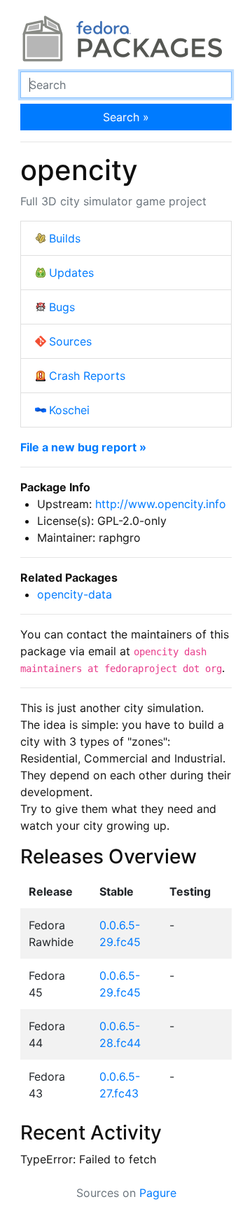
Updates (71, 273)
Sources (70, 341)
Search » (126, 117)
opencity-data (74, 594)
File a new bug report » (83, 447)
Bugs (62, 307)
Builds (64, 238)
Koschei (69, 410)
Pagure (157, 1193)
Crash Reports (87, 376)
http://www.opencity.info (160, 504)
